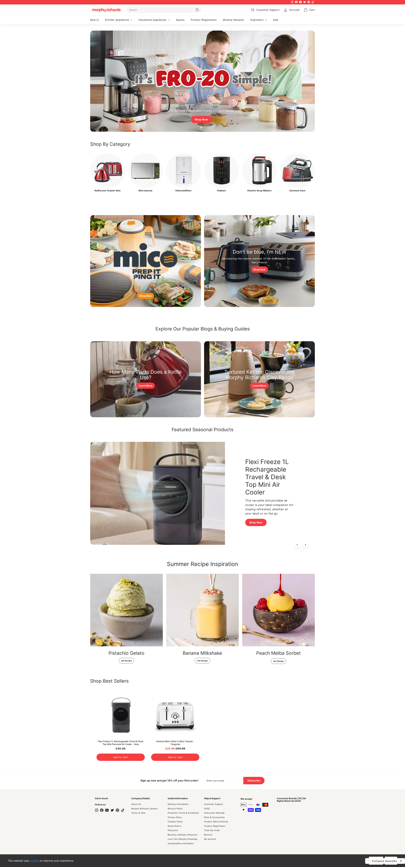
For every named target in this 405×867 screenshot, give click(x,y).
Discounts (173, 830)
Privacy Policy (175, 817)
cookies (34, 860)
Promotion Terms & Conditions (183, 813)
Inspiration (257, 19)
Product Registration (204, 19)
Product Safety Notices (216, 821)
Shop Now (121, 520)
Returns (208, 834)
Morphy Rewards (233, 19)
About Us (136, 804)
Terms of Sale (138, 813)
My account (210, 839)
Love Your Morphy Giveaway (182, 839)
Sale (275, 19)
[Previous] (297, 545)
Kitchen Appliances (117, 19)
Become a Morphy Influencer (183, 834)
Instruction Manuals (214, 813)
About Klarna (174, 826)
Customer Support (213, 804)
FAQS (207, 808)
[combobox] (164, 10)
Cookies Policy (175, 821)
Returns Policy (175, 808)
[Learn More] (145, 379)
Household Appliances (153, 19)
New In (94, 19)
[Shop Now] (145, 261)
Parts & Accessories (214, 817)
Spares (180, 19)
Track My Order (212, 830)
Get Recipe (126, 660)
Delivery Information (178, 804)
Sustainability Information (181, 843)
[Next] (305, 545)
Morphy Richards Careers (144, 808)
